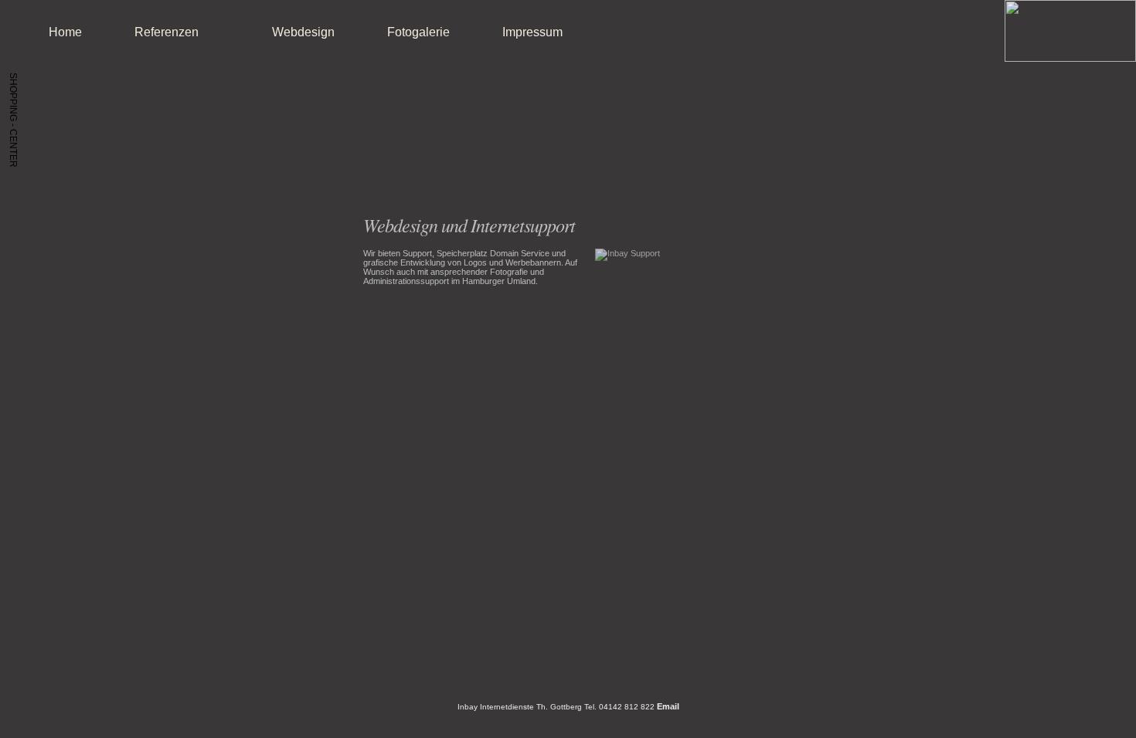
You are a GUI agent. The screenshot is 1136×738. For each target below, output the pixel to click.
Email (668, 706)
